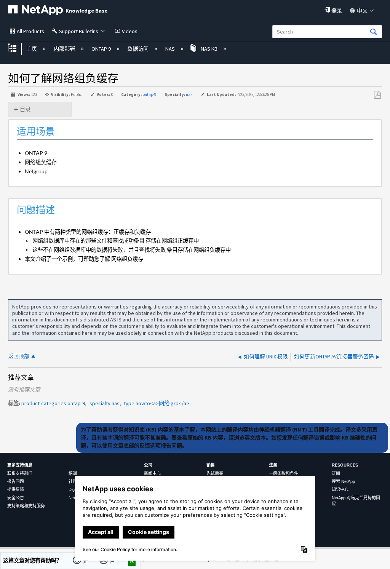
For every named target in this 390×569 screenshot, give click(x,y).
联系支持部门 (19, 473)
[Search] (373, 32)
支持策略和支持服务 (26, 505)
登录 (336, 10)
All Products (30, 31)
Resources (345, 465)
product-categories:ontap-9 (53, 403)
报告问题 (15, 481)
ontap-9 (149, 94)
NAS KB (209, 48)
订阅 (336, 473)
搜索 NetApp (343, 481)
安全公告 (15, 497)
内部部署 (65, 48)
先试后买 (214, 473)
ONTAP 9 (101, 48)
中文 (362, 10)
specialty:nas (105, 403)
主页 (32, 48)
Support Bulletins (78, 31)
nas (189, 94)
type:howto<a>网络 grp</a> (156, 403)
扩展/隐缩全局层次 (17, 48)
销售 (210, 465)
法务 (273, 465)
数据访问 (138, 48)
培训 (73, 473)
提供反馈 (15, 489)
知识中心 (340, 489)
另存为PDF (377, 95)
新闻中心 (152, 473)
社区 (73, 481)
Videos (129, 31)
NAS (170, 48)
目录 (25, 109)
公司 (148, 465)
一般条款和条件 (283, 473)
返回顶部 (18, 356)
